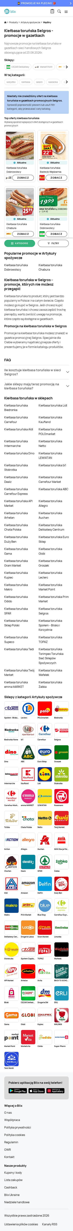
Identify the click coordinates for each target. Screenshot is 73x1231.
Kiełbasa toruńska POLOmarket (50, 431)
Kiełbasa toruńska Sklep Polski (16, 623)
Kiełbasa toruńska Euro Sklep (54, 539)
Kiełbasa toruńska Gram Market (16, 563)
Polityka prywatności (17, 1127)
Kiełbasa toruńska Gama (16, 551)
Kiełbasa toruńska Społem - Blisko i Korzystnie (50, 625)
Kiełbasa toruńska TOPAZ (50, 639)
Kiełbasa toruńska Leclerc (50, 575)
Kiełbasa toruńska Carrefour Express (16, 491)
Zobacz (23, 177)
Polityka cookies (14, 1135)
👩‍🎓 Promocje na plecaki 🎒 (36, 3)
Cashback (10, 1187)
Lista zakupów (13, 1180)
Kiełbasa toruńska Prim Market (54, 599)
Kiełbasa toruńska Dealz (16, 479)
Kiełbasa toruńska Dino (19, 453)
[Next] (70, 3)
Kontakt (9, 1157)
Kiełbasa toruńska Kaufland (50, 419)
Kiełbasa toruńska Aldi (18, 429)
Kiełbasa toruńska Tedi (19, 649)
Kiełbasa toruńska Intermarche (16, 443)
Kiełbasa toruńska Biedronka (16, 407)
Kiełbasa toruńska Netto (50, 443)
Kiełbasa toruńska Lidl (53, 405)
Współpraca (12, 1120)
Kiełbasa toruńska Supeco (16, 639)
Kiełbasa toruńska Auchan (50, 515)
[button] (36, 372)
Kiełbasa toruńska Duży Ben (16, 539)
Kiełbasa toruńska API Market (18, 503)
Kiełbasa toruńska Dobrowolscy (16, 267)
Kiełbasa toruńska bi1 (52, 465)
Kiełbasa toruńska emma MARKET (16, 684)
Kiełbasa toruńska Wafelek (50, 672)
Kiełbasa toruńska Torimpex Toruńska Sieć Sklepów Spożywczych (51, 656)
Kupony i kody (13, 1173)
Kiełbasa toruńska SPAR (16, 611)
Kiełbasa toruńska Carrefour (16, 419)
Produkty (13, 22)
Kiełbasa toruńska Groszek (50, 563)
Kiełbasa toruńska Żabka (50, 684)
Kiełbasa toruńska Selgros (50, 611)
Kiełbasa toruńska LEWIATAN (50, 455)
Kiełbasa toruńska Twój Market (19, 672)
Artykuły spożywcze (31, 22)
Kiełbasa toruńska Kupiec (16, 575)
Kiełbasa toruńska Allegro (50, 503)
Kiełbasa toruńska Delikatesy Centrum (51, 527)
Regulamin (11, 1142)
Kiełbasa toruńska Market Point (50, 587)
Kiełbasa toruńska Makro (16, 587)
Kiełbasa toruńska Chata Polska (16, 527)
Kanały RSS (49, 1224)
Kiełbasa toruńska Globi (50, 551)
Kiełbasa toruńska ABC (53, 489)
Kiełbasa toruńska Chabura (50, 267)
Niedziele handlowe (16, 1202)
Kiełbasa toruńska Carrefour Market (50, 479)
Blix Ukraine (11, 1195)
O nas (8, 1113)
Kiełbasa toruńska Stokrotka (16, 467)
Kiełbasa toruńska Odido (16, 599)
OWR (7, 1150)
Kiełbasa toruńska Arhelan (16, 515)
